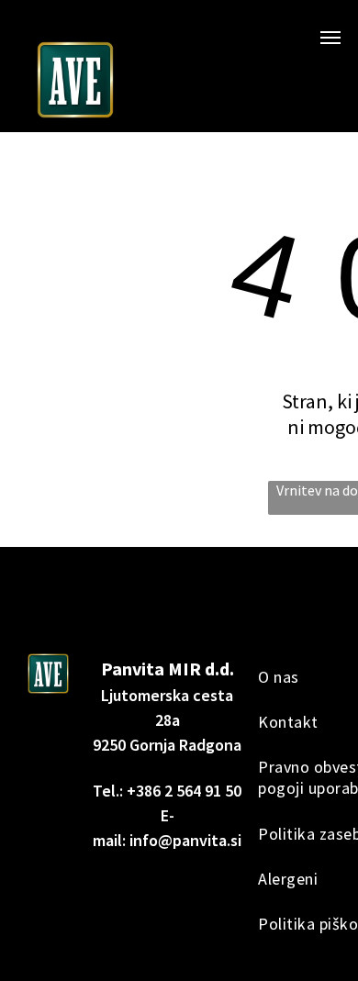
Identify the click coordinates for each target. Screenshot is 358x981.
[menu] (330, 37)
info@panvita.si (185, 840)
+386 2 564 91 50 (184, 790)
